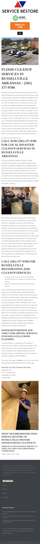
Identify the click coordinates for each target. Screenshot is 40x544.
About (4, 485)
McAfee (5, 493)
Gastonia (17, 531)
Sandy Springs (25, 531)
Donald (19, 360)
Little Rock (11, 531)
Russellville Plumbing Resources (12, 138)
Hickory (5, 533)
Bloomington (29, 528)
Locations (5, 497)
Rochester (10, 533)
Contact (5, 489)
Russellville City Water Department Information (16, 367)
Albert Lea (15, 528)
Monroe (31, 531)
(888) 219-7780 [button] (20, 26)
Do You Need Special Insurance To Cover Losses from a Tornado (18, 517)
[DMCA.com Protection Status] (8, 481)
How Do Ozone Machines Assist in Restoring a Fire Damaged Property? (19, 512)
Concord (5, 531)
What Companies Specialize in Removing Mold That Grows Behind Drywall (19, 521)
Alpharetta (22, 528)
